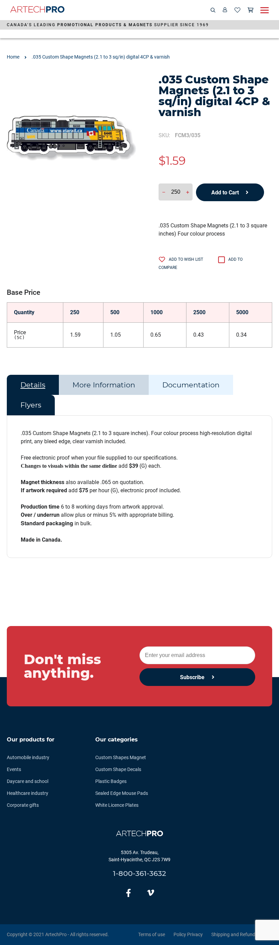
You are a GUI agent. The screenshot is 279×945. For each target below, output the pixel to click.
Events (14, 769)
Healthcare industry (27, 793)
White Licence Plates (116, 805)
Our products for (30, 739)
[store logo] (37, 10)
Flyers (30, 405)
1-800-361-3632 (139, 873)
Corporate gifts (23, 805)
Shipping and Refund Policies (241, 934)
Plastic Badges (111, 781)
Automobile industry (28, 757)
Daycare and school (27, 781)
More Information (103, 385)
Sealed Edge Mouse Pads (121, 793)
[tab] (33, 385)
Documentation (190, 385)
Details (32, 385)
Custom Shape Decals (118, 769)
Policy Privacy (188, 934)
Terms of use (151, 934)
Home (13, 57)
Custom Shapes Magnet (120, 757)
